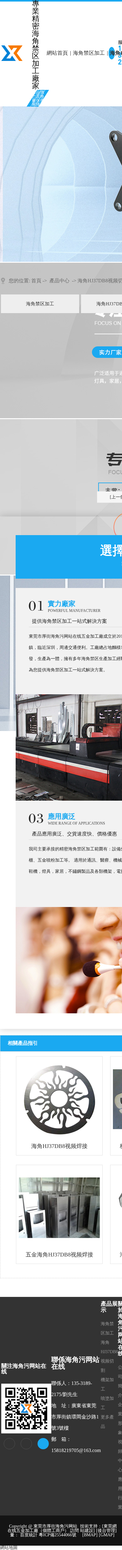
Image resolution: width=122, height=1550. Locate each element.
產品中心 (59, 280)
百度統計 (29, 1535)
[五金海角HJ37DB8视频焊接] (59, 1208)
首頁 (36, 280)
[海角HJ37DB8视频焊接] (59, 1099)
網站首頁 (57, 53)
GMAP (106, 1535)
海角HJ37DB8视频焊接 (59, 1146)
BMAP (90, 1535)
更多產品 (107, 1422)
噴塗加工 (107, 1403)
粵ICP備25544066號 (57, 1535)
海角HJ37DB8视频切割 (109, 1356)
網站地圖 (9, 1547)
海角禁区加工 (89, 53)
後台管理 (106, 1530)
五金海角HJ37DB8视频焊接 (59, 1255)
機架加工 (107, 1384)
